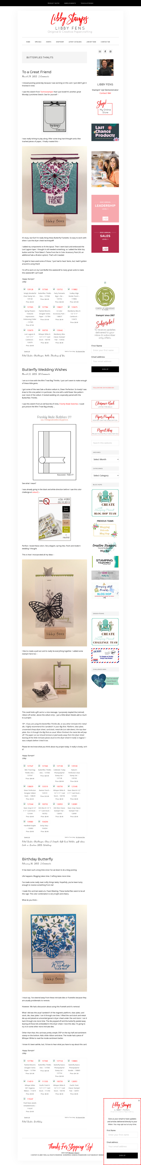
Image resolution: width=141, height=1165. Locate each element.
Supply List (27, 351)
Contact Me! (105, 93)
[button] (115, 39)
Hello (47, 355)
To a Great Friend (36, 72)
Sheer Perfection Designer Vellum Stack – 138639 (30, 793)
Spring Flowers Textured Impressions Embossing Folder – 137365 (29, 316)
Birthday (38, 1121)
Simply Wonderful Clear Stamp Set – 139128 (29, 296)
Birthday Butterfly (37, 859)
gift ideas (80, 841)
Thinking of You (58, 355)
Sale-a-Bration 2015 (32, 845)
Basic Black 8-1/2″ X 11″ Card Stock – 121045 (74, 793)
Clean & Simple (52, 841)
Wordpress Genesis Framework (75, 1155)
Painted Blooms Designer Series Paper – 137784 (44, 314)
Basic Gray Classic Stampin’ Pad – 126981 (74, 811)
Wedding (47, 845)
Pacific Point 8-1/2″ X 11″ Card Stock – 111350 (44, 1088)
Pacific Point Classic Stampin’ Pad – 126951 (74, 1088)
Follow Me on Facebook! (103, 387)
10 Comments (44, 374)
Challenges (39, 355)
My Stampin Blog (80, 351)
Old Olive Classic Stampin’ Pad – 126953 (59, 811)
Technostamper (46, 92)
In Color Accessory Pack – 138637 (59, 314)
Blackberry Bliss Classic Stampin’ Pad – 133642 (59, 337)
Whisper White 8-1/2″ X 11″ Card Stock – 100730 (45, 337)
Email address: (98, 357)
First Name (96, 345)
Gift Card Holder (67, 841)
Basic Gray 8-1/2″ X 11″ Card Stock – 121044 (29, 811)
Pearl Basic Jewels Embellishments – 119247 (29, 1106)
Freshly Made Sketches (68, 404)
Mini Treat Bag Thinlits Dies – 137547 (30, 772)
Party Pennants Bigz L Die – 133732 (59, 296)
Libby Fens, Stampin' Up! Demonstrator (70, 24)
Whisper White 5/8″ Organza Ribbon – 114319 (30, 1088)
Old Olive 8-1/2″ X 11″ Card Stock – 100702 (44, 811)
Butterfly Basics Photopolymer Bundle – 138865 (74, 1067)
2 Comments (43, 76)
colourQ (35, 492)
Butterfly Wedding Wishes (44, 369)
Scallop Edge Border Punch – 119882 (74, 296)
